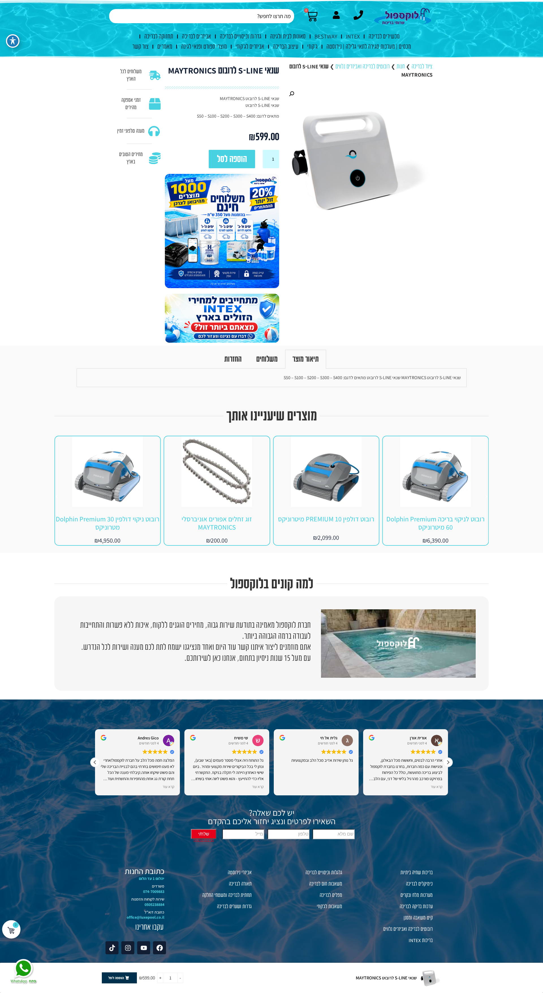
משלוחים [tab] (267, 359)
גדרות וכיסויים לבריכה (240, 36)
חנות (401, 66)
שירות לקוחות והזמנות (147, 899)
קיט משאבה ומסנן (418, 918)
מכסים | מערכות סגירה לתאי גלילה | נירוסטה (368, 46)
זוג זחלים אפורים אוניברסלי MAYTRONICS (326, 523)
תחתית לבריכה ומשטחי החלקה (227, 895)
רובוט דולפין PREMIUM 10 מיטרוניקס (435, 518)
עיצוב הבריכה (285, 46)
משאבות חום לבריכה (325, 884)
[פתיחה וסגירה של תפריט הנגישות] (13, 41)
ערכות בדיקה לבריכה (416, 906)
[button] (291, 94)
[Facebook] (159, 947)
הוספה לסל (232, 159)
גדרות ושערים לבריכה (234, 906)
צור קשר (140, 46)
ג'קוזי (312, 46)
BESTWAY (325, 36)
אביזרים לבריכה (196, 36)
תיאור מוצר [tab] (305, 359)
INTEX (353, 36)
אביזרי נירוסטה (240, 872)
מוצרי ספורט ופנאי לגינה (204, 46)
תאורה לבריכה (240, 884)
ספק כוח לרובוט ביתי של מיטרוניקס (107, 518)
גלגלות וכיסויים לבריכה (323, 872)
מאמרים (164, 46)
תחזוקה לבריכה (158, 36)
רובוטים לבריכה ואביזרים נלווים (362, 66)
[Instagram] (127, 947)
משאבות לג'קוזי (329, 906)
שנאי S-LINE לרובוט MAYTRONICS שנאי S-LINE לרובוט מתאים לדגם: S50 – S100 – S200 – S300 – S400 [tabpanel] (372, 378)
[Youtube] (143, 947)
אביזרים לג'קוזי (250, 46)
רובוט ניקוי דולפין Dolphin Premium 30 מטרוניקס (217, 523)
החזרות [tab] (233, 359)
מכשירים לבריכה (384, 36)
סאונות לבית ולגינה (288, 36)
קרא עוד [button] (104, 786)
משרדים (158, 886)
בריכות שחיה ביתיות (416, 872)
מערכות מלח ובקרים (416, 895)
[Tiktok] (111, 947)
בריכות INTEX (421, 940)
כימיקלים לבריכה (419, 884)
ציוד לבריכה (421, 66)
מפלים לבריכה (331, 895)
